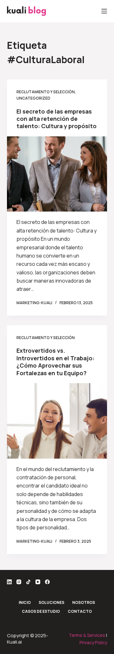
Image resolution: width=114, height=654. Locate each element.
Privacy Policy (93, 642)
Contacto (80, 611)
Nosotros (83, 602)
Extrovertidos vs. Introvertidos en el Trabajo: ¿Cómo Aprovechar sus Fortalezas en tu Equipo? (55, 361)
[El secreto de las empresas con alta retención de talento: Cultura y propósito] (57, 174)
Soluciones (51, 602)
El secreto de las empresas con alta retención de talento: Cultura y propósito (56, 119)
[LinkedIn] (9, 581)
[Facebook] (47, 581)
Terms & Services (87, 635)
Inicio (25, 602)
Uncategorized (33, 98)
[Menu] (104, 11)
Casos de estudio (41, 611)
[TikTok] (28, 581)
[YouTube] (37, 581)
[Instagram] (18, 581)
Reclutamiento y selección (45, 92)
